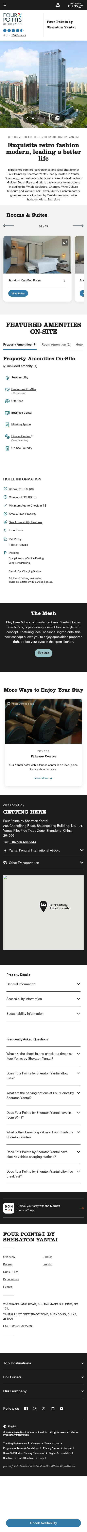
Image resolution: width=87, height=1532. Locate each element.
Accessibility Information (24, 999)
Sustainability (19, 377)
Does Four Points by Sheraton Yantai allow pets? (37, 1075)
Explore (43, 653)
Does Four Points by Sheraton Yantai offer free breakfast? (39, 1174)
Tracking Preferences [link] (15, 1443)
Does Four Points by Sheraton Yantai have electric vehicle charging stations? (37, 1154)
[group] (43, 637)
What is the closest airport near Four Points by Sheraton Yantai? (39, 1134)
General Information (20, 984)
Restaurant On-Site (23, 389)
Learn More (41, 778)
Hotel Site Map (26, 1458)
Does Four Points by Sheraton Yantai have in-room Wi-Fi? (39, 1115)
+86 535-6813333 (23, 842)
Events (7, 1286)
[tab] (20, 345)
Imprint (48, 1264)
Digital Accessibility (60, 1453)
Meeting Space (21, 424)
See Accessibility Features (25, 522)
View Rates (18, 293)
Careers (35, 1443)
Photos (48, 1256)
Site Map (8, 1458)
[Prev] (8, 226)
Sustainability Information (25, 1014)
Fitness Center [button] (21, 436)
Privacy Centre (51, 1448)
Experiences (11, 1279)
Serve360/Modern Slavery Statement (24, 1453)
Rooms (7, 1264)
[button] (57, 5)
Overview (9, 1256)
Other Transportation (24, 863)
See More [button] (54, 199)
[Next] (78, 226)
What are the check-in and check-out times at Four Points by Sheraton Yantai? (39, 1056)
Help (41, 1458)
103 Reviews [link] (19, 35)
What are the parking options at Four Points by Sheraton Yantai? (40, 1095)
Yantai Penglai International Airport (34, 850)
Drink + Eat (10, 1271)
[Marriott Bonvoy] (73, 4)
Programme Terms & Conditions (21, 1448)
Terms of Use (52, 1443)
